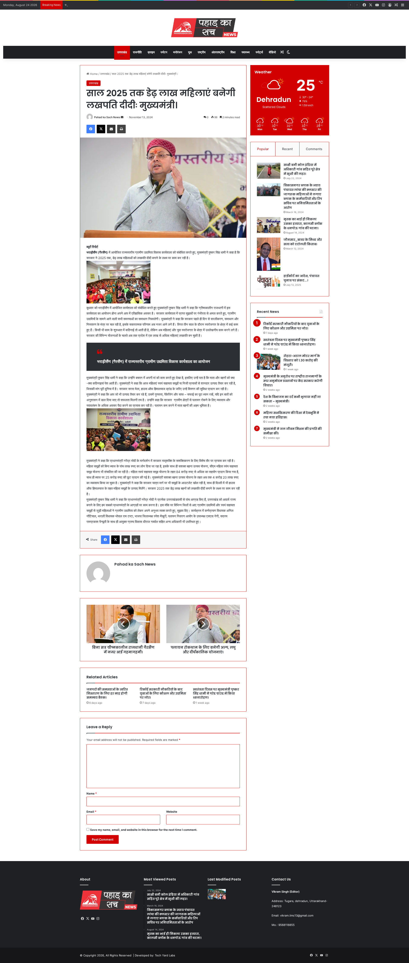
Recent (287, 149)
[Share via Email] (111, 129)
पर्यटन (164, 52)
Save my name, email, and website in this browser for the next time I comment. (143, 829)
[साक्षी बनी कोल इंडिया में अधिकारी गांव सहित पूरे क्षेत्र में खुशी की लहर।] (268, 171)
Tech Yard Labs (165, 955)
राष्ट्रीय (202, 52)
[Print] (121, 129)
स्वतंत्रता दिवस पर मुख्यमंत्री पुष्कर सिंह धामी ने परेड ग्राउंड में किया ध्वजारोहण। (105, 5)
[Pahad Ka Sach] (204, 27)
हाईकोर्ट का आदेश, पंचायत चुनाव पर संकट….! (301, 278)
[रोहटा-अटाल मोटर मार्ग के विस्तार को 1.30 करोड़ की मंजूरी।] (268, 362)
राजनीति (137, 52)
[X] (101, 129)
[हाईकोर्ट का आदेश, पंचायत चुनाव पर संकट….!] (268, 282)
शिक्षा (233, 52)
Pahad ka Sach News (107, 117)
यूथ (190, 52)
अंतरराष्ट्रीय (218, 52)
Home (93, 73)
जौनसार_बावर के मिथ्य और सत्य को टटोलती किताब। (303, 242)
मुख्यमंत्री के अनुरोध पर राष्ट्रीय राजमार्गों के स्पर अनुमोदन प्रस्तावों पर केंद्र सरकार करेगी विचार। (293, 380)
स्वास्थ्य (246, 52)
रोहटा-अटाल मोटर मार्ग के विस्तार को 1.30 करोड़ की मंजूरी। (302, 360)
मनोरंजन (177, 52)
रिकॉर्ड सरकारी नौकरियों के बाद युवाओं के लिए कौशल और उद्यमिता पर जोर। (163, 693)
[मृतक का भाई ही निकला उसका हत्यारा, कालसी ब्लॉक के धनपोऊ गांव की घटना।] (268, 225)
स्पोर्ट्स (259, 52)
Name (91, 793)
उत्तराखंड (122, 52)
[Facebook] (90, 129)
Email (91, 811)
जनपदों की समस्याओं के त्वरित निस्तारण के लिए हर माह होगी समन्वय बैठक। (107, 693)
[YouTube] (92, 918)
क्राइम (151, 52)
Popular (263, 149)
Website (171, 811)
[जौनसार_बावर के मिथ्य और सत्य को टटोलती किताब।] (268, 254)
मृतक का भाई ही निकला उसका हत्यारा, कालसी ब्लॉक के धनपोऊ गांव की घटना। (303, 223)
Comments (314, 149)
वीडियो (272, 52)
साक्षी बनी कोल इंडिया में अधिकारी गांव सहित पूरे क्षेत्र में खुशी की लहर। (302, 169)
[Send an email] (122, 117)
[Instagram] (97, 918)
